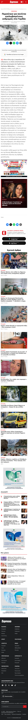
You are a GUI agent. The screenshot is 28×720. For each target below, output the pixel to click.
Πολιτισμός (18, 639)
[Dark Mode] (22, 2)
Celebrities (17, 629)
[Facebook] (7, 43)
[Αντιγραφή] (20, 43)
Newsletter (3, 670)
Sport (3, 639)
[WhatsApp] (14, 43)
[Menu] (2, 2)
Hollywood (17, 631)
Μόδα (2, 652)
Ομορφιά (3, 645)
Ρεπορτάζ (3, 629)
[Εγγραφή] (24, 706)
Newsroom (17, 21)
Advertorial (3, 668)
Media (16, 633)
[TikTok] (15, 685)
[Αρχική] (6, 621)
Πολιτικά (3, 662)
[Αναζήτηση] (26, 2)
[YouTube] (12, 685)
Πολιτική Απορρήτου (16, 714)
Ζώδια (16, 643)
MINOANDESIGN (16, 717)
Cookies (24, 714)
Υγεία (2, 647)
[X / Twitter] (10, 43)
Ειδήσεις (3, 626)
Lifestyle (4, 643)
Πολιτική (3, 631)
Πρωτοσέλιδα (5, 656)
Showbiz (17, 626)
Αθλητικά (3, 658)
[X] (9, 685)
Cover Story (4, 635)
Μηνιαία (17, 650)
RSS (2, 673)
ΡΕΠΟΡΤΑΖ (14, 11)
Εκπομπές (17, 658)
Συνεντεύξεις (17, 660)
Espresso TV (18, 656)
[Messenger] (17, 43)
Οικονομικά (4, 660)
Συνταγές (3, 650)
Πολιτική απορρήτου (19, 675)
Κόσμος (3, 633)
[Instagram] (6, 685)
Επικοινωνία (17, 670)
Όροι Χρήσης (18, 673)
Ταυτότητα (17, 668)
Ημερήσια (17, 645)
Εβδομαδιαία (18, 647)
